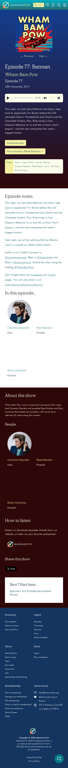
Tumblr (51, 275)
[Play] (8, 98)
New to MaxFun (11, 630)
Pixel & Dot (37, 758)
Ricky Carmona (21, 170)
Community (9, 669)
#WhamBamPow (24, 267)
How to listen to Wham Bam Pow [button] (24, 151)
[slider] (22, 98)
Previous (27, 56)
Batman (47, 163)
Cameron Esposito (23, 166)
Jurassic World (28, 163)
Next (43, 56)
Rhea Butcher (37, 166)
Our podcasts (11, 622)
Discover (37, 630)
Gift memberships (12, 701)
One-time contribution (14, 709)
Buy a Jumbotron (41, 657)
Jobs (7, 673)
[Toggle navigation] (64, 5)
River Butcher (44, 327)
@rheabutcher (44, 257)
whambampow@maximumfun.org (24, 285)
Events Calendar (41, 638)
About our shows (12, 626)
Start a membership (13, 693)
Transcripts (38, 626)
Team (7, 661)
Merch (36, 653)
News (36, 634)
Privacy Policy (34, 761)
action (17, 163)
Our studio (9, 665)
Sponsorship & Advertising (16, 677)
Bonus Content (11, 713)
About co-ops (10, 657)
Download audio (15, 143)
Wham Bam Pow (21, 74)
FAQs (7, 717)
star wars (55, 166)
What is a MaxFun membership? (18, 705)
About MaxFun (11, 653)
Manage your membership (16, 697)
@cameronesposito (15, 257)
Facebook (36, 275)
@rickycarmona (22, 262)
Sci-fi (47, 166)
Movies (39, 163)
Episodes (38, 622)
